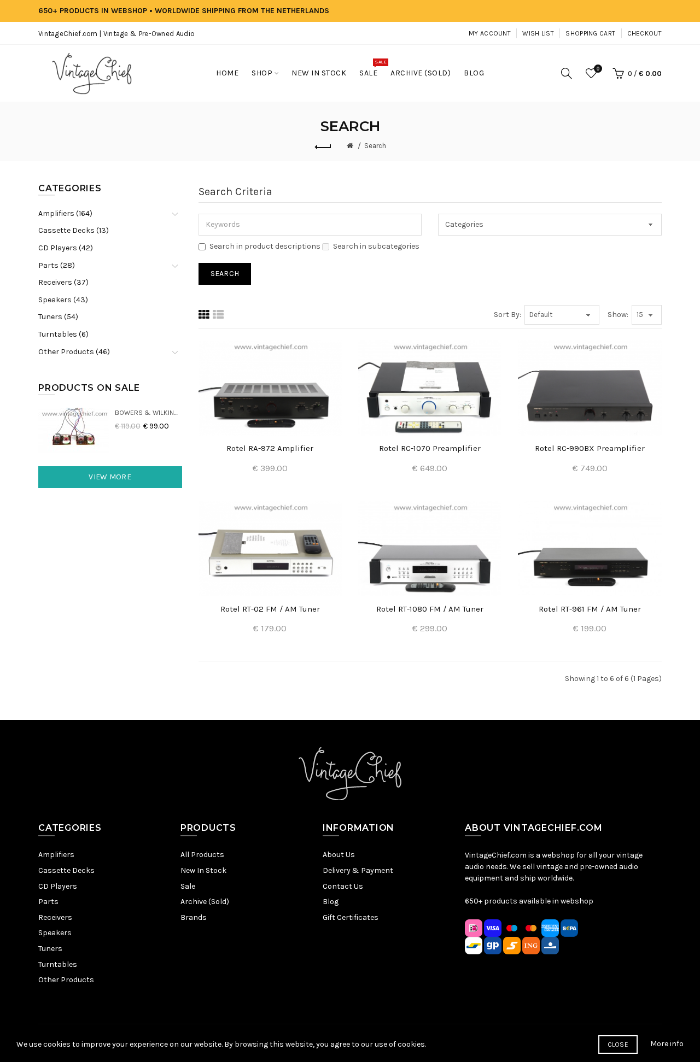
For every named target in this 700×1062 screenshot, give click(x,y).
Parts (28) (56, 265)
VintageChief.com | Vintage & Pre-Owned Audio (116, 34)
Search (375, 146)
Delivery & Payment (358, 870)
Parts (48, 901)
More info (667, 1043)
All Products (202, 854)
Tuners (50, 948)
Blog (331, 901)
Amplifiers (56, 854)
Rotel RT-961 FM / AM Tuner (590, 609)
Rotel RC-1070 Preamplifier (430, 448)
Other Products (66, 979)
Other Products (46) (74, 351)
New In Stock (203, 870)
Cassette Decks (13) (73, 230)
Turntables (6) (63, 334)
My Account (490, 33)
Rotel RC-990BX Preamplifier (590, 448)
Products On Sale (89, 388)
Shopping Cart (590, 33)
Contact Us (343, 886)
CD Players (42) (65, 248)
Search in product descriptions (264, 246)
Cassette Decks (66, 870)
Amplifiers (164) (65, 213)
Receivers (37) (63, 282)
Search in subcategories (376, 246)
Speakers (55, 932)
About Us (339, 854)
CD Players (57, 886)
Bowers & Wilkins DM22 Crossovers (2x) (148, 412)
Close (618, 1044)
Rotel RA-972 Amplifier (269, 448)
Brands (193, 917)
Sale (187, 886)
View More (110, 477)
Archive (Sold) (204, 901)
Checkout (644, 33)
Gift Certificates (350, 917)
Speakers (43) (63, 299)
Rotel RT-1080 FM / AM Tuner (429, 609)
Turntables (57, 964)
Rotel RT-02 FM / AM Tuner (270, 609)
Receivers (55, 917)
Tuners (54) (58, 316)
